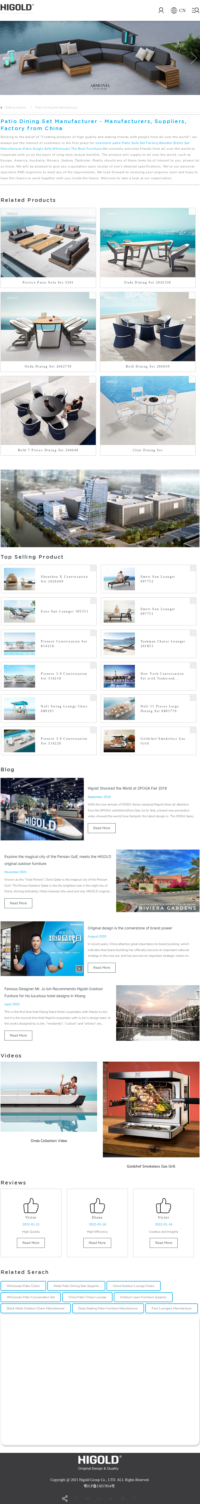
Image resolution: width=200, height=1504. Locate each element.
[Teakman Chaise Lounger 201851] (193, 633)
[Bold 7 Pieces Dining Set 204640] (92, 379)
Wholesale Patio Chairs (23, 1286)
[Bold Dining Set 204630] (192, 295)
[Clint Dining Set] (192, 379)
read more (101, 828)
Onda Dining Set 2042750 (48, 366)
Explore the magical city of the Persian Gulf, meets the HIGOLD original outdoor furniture (57, 859)
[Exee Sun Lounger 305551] (93, 601)
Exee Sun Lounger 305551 (65, 611)
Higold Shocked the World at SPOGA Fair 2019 (127, 788)
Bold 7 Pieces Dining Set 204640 (48, 450)
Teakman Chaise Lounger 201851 (163, 644)
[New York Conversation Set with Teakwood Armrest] (193, 665)
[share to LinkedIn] (99, 1498)
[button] (6, 58)
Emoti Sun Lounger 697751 (158, 611)
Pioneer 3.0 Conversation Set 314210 (64, 676)
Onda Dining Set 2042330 (147, 282)
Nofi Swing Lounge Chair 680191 (64, 709)
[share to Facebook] (76, 1498)
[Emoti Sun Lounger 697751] (193, 601)
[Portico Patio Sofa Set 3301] (92, 211)
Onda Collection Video (49, 1140)
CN (182, 10)
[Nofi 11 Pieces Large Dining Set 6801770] (193, 698)
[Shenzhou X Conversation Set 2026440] (93, 568)
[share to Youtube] (87, 1498)
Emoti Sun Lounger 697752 (158, 579)
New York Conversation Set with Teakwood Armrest (162, 676)
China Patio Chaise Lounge (87, 1297)
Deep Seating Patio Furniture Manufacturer (108, 1308)
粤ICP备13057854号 (99, 1486)
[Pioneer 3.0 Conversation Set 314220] (93, 730)
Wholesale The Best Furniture (77, 149)
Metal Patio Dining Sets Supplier (76, 1286)
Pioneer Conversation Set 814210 (64, 644)
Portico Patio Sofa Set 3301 (48, 282)
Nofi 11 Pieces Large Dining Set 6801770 (160, 709)
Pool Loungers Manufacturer (172, 1308)
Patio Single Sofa (37, 149)
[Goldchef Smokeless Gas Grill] (193, 730)
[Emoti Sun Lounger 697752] (193, 568)
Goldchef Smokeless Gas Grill (163, 741)
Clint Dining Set (148, 450)
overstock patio (108, 143)
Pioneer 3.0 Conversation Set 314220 (64, 741)
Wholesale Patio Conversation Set (31, 1297)
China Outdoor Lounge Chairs (133, 1286)
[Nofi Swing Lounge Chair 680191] (93, 698)
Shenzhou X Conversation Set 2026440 (64, 579)
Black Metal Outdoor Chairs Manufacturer (36, 1308)
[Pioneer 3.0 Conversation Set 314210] (93, 665)
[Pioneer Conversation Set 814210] (93, 633)
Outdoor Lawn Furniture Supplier (143, 1297)
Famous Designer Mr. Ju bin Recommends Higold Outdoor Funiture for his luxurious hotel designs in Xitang (53, 992)
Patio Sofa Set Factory (140, 143)
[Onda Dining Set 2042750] (92, 295)
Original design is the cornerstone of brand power (130, 928)
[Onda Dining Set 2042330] (192, 211)
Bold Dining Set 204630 (148, 366)
